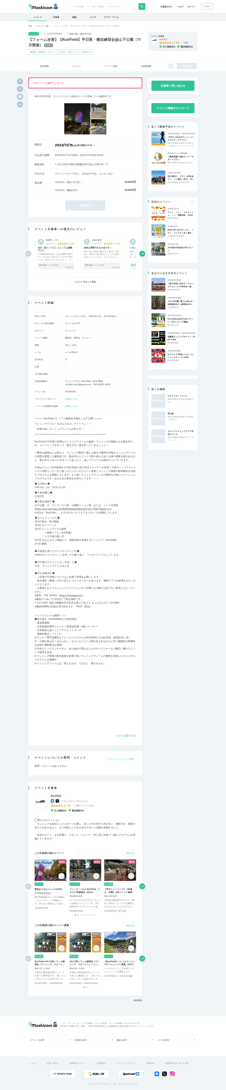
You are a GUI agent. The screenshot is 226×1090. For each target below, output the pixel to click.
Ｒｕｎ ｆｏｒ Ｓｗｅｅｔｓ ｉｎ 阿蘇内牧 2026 (181, 213)
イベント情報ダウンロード (173, 108)
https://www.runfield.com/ (75, 801)
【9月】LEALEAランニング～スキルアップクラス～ (181, 138)
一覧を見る (130, 853)
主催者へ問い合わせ (173, 85)
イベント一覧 (42, 26)
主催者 (56, 17)
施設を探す (122, 1040)
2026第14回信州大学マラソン (180, 249)
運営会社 (151, 1063)
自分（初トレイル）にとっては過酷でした (55, 249)
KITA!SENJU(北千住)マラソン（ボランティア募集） (180, 320)
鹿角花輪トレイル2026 (48, 265)
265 (186, 42)
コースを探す (163, 1040)
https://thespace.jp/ (70, 595)
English (206, 6)
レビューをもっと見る (85, 281)
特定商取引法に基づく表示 (177, 1063)
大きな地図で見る (126, 735)
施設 (74, 17)
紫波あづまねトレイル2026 (48, 889)
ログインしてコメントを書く (122, 758)
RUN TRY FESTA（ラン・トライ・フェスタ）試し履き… (181, 231)
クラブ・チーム (111, 17)
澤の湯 (171, 413)
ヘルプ (180, 6)
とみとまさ (97, 240)
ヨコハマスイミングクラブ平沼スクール (181, 432)
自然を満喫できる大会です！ (98, 247)
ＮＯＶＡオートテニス (178, 396)
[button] (142, 254)
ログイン (191, 6)
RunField (163, 39)
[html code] (20, 104)
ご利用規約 (101, 1063)
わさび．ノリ (52, 240)
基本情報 (44, 66)
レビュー (76, 66)
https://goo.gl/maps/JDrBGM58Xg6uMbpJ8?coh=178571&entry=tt (73, 508)
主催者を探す (80, 1040)
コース (93, 17)
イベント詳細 (110, 66)
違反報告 (138, 1000)
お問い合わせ (53, 1063)
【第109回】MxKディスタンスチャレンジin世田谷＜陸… (181, 284)
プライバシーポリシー (126, 1063)
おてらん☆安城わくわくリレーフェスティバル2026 (181, 355)
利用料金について (77, 1063)
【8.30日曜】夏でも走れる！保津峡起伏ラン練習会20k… (181, 302)
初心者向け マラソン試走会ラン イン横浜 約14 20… (181, 177)
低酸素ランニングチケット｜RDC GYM (181, 338)
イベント (37, 17)
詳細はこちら (71, 398)
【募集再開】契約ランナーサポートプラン (181, 158)
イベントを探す (37, 1040)
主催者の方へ (166, 6)
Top (30, 26)
